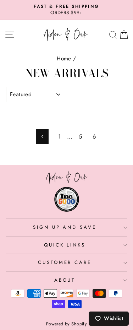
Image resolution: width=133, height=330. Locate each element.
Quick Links (65, 245)
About (65, 280)
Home (64, 59)
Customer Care (65, 262)
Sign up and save (65, 227)
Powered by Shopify (66, 324)
